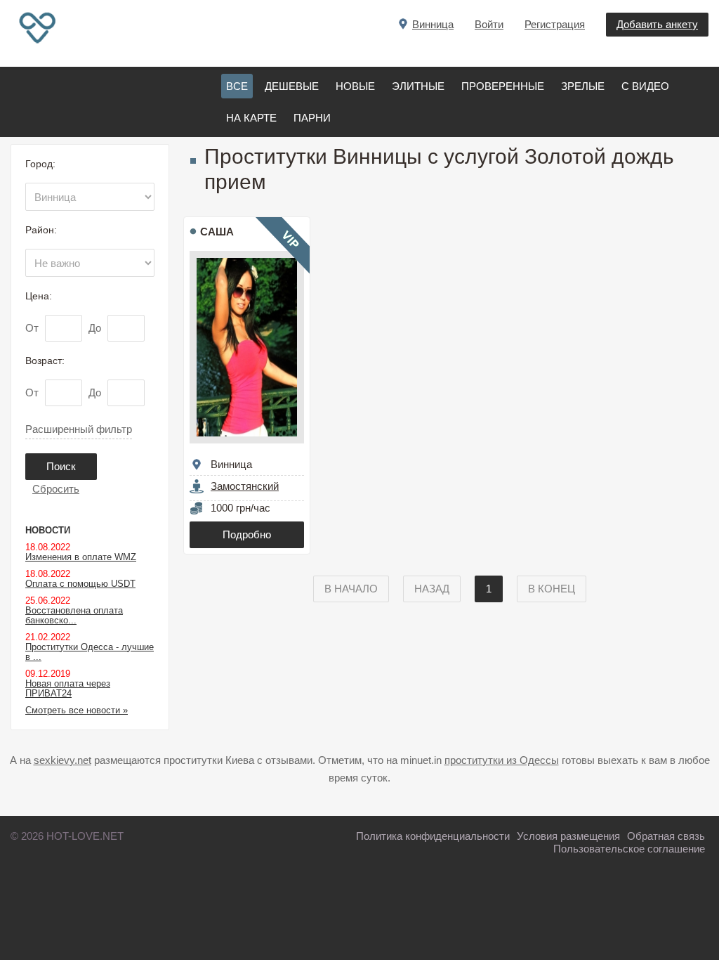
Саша (217, 232)
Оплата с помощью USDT (80, 583)
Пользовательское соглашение (629, 849)
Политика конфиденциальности (433, 836)
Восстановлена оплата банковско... (74, 615)
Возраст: (45, 360)
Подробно (247, 534)
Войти (489, 24)
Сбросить (55, 489)
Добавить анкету (657, 24)
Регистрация (555, 24)
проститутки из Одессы (501, 760)
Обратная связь (666, 836)
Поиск (61, 466)
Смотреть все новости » (76, 710)
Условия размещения (568, 836)
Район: (41, 230)
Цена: (38, 296)
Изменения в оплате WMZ (80, 557)
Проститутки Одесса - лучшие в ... (89, 652)
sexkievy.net (62, 760)
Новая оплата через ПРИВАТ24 (67, 688)
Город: (40, 164)
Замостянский (245, 486)
